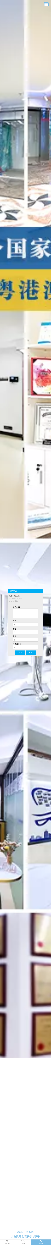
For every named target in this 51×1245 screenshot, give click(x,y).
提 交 (20, 653)
